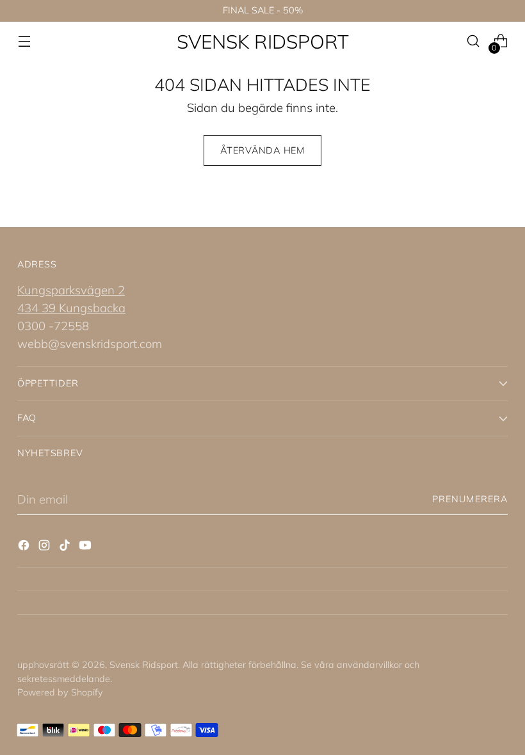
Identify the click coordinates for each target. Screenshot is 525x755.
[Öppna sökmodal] (473, 41)
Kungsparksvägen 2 (71, 290)
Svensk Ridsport (143, 665)
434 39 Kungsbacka (71, 307)
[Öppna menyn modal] (24, 41)
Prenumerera (470, 499)
